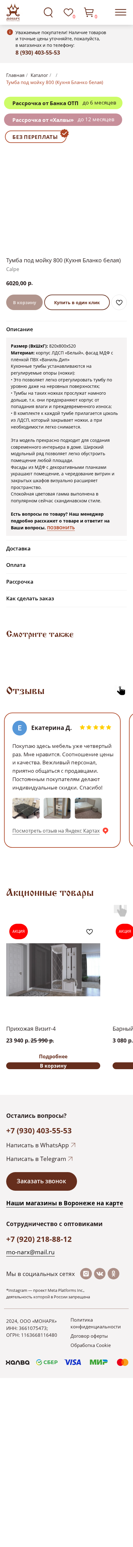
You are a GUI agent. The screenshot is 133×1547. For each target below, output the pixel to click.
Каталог (39, 75)
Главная (15, 75)
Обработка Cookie (91, 1345)
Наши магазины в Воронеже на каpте (64, 1203)
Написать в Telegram (36, 1159)
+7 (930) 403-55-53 (39, 1130)
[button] (41, 1181)
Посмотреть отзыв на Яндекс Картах (56, 830)
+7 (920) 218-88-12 (39, 1239)
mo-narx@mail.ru (30, 1252)
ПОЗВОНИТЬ (61, 528)
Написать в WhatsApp (37, 1145)
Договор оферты (89, 1336)
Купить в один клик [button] (77, 302)
